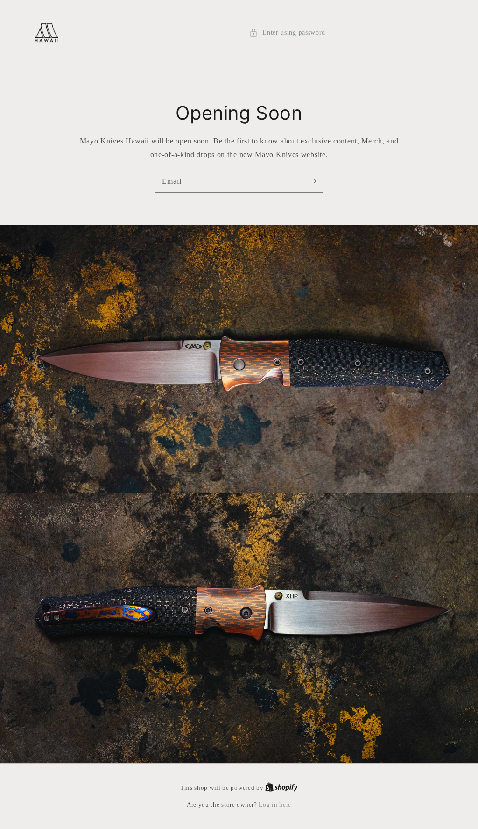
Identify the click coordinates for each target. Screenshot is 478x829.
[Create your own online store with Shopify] (281, 787)
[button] (287, 32)
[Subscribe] (312, 181)
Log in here (275, 804)
